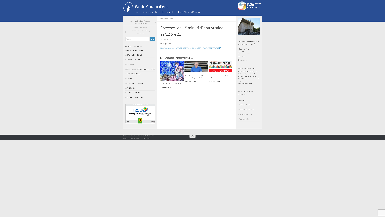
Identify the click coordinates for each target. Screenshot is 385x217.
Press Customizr (145, 138)
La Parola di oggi (244, 105)
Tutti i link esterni (244, 119)
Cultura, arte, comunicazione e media (141, 69)
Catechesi (130, 64)
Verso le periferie (133, 93)
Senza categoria (166, 19)
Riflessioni (131, 88)
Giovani (129, 79)
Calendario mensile (134, 55)
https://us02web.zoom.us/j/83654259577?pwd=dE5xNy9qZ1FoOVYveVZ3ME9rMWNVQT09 (189, 48)
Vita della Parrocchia (135, 97)
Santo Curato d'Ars (151, 6)
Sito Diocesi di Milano (246, 114)
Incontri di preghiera (135, 83)
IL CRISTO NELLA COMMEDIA (170, 83)
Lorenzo (133, 138)
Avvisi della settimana (135, 50)
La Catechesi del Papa (246, 109)
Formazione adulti (134, 74)
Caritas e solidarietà (134, 60)
